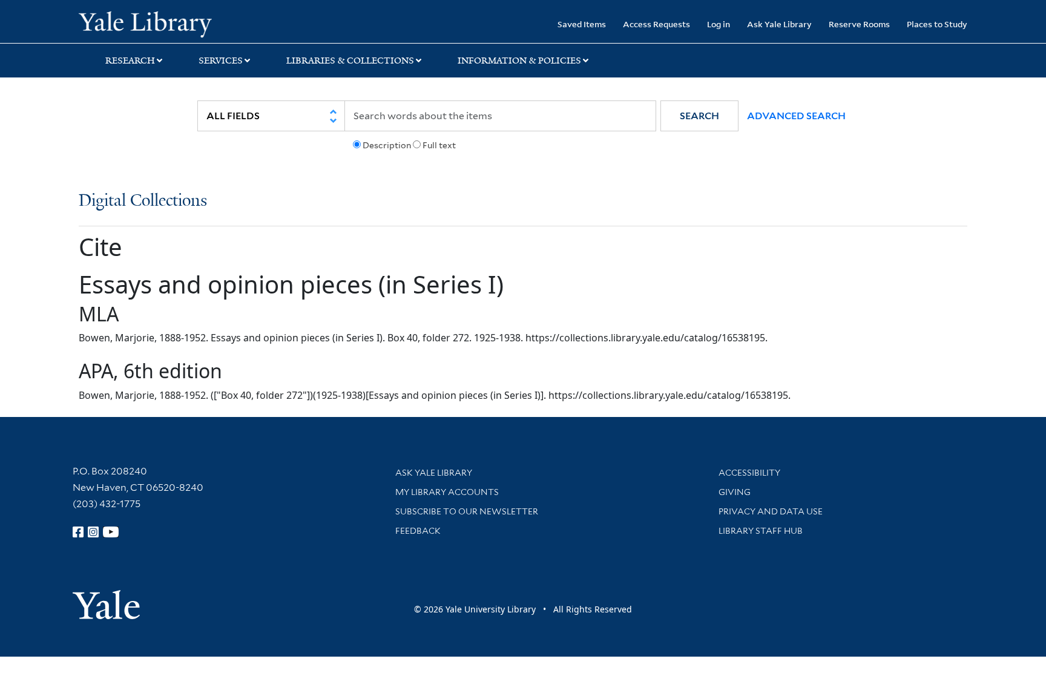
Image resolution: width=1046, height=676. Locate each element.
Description (387, 145)
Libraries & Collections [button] (350, 60)
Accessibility (749, 472)
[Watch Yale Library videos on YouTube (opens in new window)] (111, 532)
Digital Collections (143, 201)
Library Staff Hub (761, 531)
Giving (735, 492)
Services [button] (221, 60)
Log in (718, 24)
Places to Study (937, 24)
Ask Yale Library (779, 24)
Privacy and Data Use (771, 511)
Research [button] (130, 60)
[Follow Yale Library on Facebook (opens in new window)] (78, 532)
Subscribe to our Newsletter (466, 511)
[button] (699, 115)
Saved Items (582, 24)
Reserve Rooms (859, 24)
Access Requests (656, 24)
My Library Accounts (447, 492)
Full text (439, 145)
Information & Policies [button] (519, 60)
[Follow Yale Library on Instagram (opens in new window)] (93, 532)
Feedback (418, 531)
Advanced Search (796, 116)
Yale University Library (145, 23)
